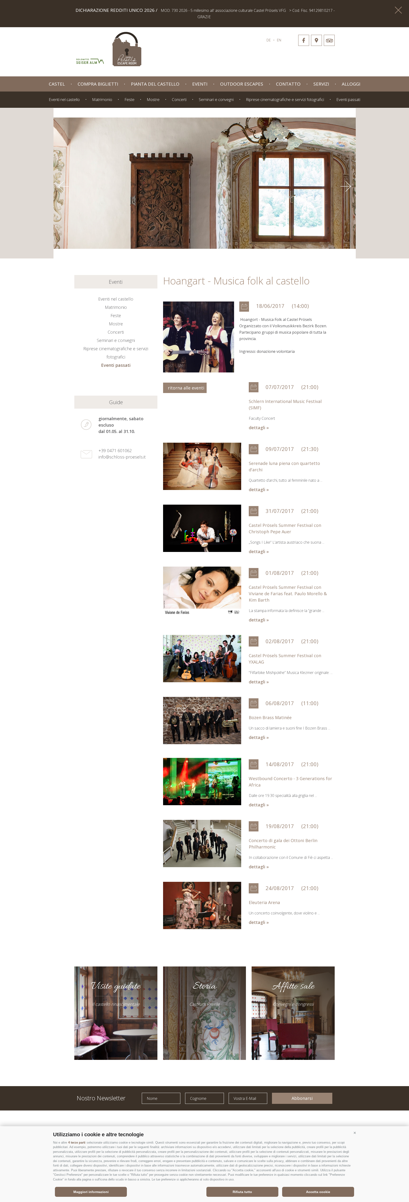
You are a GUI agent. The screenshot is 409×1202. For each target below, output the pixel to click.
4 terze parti (76, 1142)
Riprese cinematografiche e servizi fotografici (285, 99)
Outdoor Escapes (241, 84)
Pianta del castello (155, 84)
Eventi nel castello (64, 99)
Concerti (179, 99)
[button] (355, 1133)
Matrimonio (102, 99)
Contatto (288, 84)
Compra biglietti (98, 84)
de (269, 40)
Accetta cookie (318, 1192)
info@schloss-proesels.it (122, 457)
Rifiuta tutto (242, 1192)
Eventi (199, 84)
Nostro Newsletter (101, 1097)
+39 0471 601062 (115, 450)
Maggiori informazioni (91, 1192)
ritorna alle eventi (184, 388)
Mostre (153, 99)
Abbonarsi (302, 1098)
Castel (57, 84)
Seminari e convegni (216, 99)
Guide (116, 402)
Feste (129, 99)
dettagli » (259, 427)
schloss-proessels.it (193, 46)
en (279, 40)
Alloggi (351, 84)
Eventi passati (348, 99)
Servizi (321, 84)
